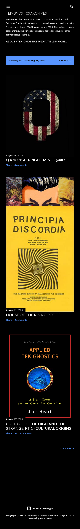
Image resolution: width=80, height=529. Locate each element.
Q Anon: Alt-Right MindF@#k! (35, 160)
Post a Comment (23, 433)
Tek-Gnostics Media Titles (36, 41)
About (10, 41)
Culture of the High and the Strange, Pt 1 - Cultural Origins (38, 425)
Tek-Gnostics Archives (26, 13)
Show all (65, 60)
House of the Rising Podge (33, 314)
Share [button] (9, 165)
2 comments (21, 319)
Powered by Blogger (43, 508)
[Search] (72, 6)
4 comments (21, 165)
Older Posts (66, 448)
